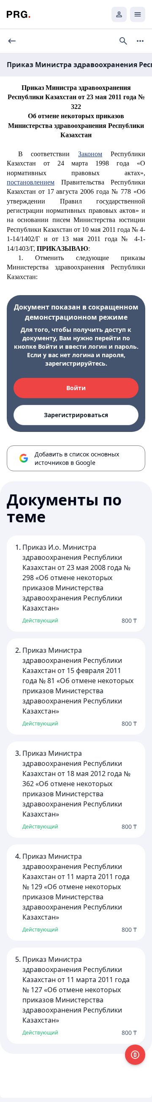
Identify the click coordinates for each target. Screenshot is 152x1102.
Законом (90, 153)
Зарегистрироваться (76, 415)
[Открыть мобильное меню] (137, 14)
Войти (76, 388)
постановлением (30, 182)
